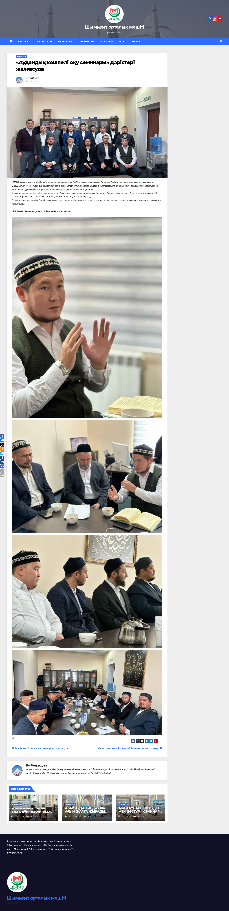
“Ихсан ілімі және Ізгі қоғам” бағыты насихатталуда (128, 748)
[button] (221, 41)
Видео (122, 41)
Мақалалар (65, 41)
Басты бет (24, 41)
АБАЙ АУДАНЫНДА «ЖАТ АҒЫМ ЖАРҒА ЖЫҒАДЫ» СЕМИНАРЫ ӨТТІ (86, 811)
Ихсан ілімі (106, 41)
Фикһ (135, 41)
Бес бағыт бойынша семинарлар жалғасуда (41, 748)
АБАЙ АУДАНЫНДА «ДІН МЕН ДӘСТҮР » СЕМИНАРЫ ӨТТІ (140, 811)
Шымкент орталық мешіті (114, 27)
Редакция (33, 78)
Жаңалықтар (44, 41)
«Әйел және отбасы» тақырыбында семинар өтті (30, 811)
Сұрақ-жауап (86, 41)
